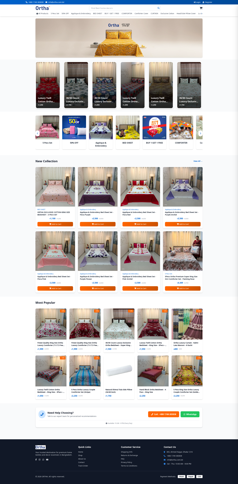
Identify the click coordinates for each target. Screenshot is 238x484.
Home (80, 452)
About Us (82, 459)
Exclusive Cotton (167, 13)
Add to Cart (56, 224)
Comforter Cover (141, 13)
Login (198, 2)
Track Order (83, 466)
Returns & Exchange (129, 455)
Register (208, 2)
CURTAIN (154, 13)
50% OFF (65, 13)
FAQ (122, 459)
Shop (80, 455)
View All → (198, 161)
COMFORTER (127, 13)
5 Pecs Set (55, 13)
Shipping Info (126, 452)
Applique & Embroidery (81, 13)
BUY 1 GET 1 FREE (112, 13)
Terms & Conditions (129, 466)
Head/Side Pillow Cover (186, 13)
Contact (81, 462)
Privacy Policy (126, 462)
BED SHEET (97, 13)
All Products (43, 13)
